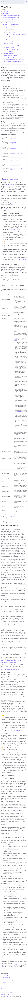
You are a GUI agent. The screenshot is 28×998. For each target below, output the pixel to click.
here (11, 204)
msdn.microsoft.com (17, 730)
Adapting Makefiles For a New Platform (15, 59)
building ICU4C (12, 516)
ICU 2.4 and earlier (10, 32)
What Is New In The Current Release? (11, 15)
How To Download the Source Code (11, 17)
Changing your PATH (10, 47)
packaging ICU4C (13, 522)
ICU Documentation (6, 2)
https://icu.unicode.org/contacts (15, 172)
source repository (23, 259)
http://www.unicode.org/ (19, 411)
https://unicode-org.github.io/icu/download (17, 160)
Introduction (6, 11)
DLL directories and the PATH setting (14, 45)
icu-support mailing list (18, 784)
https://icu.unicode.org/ (14, 138)
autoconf (7, 857)
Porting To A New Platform (10, 55)
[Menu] (26, 2)
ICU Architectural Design (17, 270)
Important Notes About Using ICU (11, 24)
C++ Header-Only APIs (8, 980)
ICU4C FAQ (5, 975)
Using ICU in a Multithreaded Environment (14, 27)
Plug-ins (4, 982)
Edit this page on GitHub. (5, 994)
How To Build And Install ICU (9, 21)
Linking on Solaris (11, 41)
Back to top (3, 988)
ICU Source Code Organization (10, 19)
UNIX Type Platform (8, 51)
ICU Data (16, 810)
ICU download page (9, 184)
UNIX (20, 837)
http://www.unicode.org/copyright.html (10, 965)
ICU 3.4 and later (10, 29)
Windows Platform (8, 43)
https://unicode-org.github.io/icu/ (16, 153)
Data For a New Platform (11, 57)
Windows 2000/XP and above (14, 49)
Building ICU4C (6, 977)
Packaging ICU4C (7, 979)
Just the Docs (8, 996)
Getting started (6, 13)
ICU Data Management (19, 437)
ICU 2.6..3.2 (8, 30)
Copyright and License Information (9, 179)
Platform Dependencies (8, 53)
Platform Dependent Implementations (13, 61)
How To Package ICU (7, 22)
